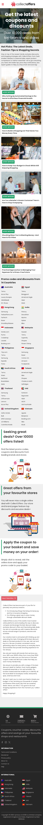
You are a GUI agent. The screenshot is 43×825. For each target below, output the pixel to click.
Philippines (9, 348)
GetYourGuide (26, 404)
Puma (3, 335)
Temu (3, 291)
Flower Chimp (26, 344)
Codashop (4, 338)
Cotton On (25, 358)
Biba (23, 323)
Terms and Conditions (9, 752)
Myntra (24, 318)
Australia (9, 287)
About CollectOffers (8, 598)
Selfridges (25, 384)
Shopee (24, 341)
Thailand (8, 388)
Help (2, 767)
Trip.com (4, 352)
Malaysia (29, 327)
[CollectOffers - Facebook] (2, 743)
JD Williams (5, 422)
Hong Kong (9, 307)
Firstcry (24, 312)
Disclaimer (4, 755)
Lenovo (3, 402)
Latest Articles (8, 92)
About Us (4, 761)
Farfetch (4, 318)
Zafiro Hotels (5, 413)
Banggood (25, 294)
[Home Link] (23, 4)
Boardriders (5, 381)
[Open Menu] (2, 4)
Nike (23, 375)
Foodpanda (25, 364)
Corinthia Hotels (6, 425)
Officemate (5, 399)
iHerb (23, 303)
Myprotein (25, 396)
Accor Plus (4, 294)
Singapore (29, 348)
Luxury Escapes (6, 297)
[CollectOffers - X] (9, 743)
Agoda (24, 413)
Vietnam (28, 409)
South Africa (10, 368)
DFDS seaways (6, 419)
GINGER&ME (5, 300)
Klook (23, 425)
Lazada (3, 341)
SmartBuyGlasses (7, 323)
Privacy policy (6, 758)
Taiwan (28, 368)
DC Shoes (4, 303)
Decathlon (25, 315)
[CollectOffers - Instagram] (6, 743)
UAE (26, 388)
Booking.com (5, 344)
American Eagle (27, 297)
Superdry (25, 338)
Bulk (2, 416)
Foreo (3, 364)
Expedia (3, 361)
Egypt (27, 287)
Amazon (24, 361)
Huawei (24, 332)
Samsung (4, 312)
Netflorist (4, 378)
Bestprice (25, 416)
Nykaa (24, 320)
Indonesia (9, 327)
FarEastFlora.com (7, 315)
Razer (3, 320)
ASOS (23, 402)
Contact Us (5, 764)
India (27, 307)
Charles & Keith (27, 381)
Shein (3, 375)
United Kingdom (12, 409)
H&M (23, 300)
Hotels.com (5, 332)
